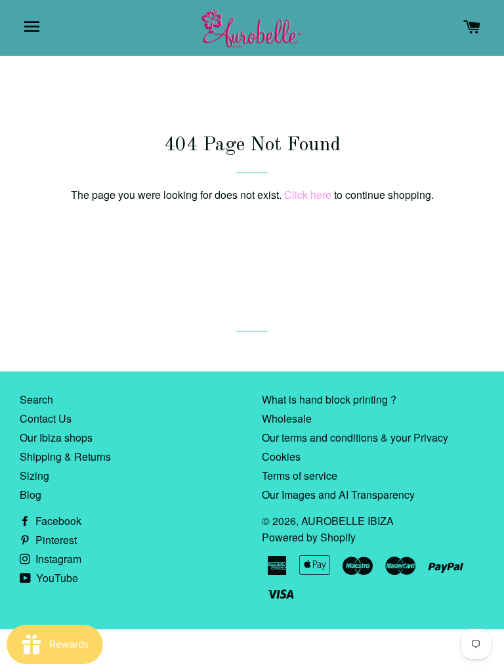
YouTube (55, 577)
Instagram (57, 558)
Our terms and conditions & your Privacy (355, 437)
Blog (30, 494)
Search (36, 399)
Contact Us (46, 418)
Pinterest (55, 539)
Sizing (34, 475)
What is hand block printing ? (329, 399)
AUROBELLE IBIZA (347, 520)
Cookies (281, 456)
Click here (307, 194)
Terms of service (299, 475)
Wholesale (287, 418)
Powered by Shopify (309, 537)
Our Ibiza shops (56, 437)
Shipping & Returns (65, 456)
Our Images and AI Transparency (338, 494)
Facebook (57, 520)
